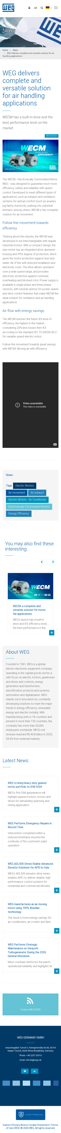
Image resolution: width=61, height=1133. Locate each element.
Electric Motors (25, 485)
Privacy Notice (20, 1125)
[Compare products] (35, 8)
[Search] (41, 8)
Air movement (16, 492)
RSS (17, 1128)
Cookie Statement (39, 1125)
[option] (30, 601)
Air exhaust (37, 492)
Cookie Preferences (34, 1114)
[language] (49, 8)
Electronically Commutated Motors (29, 506)
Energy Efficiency (18, 513)
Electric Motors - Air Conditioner (27, 499)
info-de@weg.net (33, 1060)
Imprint (7, 1125)
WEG (7, 7)
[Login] (29, 8)
